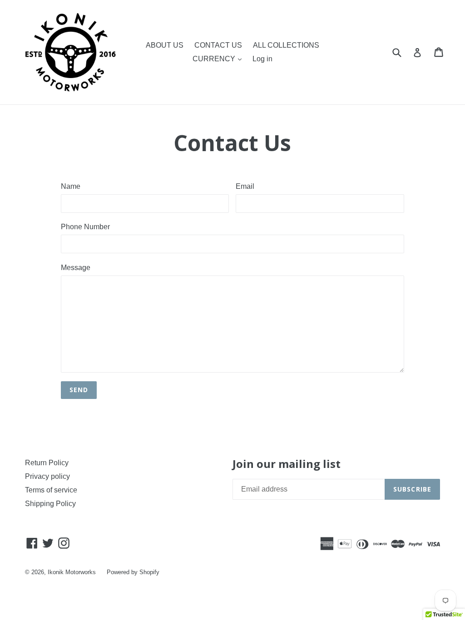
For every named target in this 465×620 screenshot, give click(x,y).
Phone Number (85, 227)
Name (70, 186)
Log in (262, 59)
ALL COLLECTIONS (286, 45)
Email (245, 186)
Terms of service (51, 490)
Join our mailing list (286, 464)
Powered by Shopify (133, 572)
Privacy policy (47, 476)
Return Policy (47, 463)
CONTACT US (218, 45)
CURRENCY (215, 59)
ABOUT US (164, 45)
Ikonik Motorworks (72, 572)
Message (75, 267)
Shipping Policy (50, 503)
